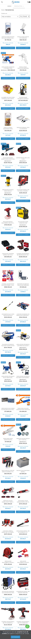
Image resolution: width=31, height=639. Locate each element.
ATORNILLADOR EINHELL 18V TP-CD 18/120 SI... (8, 622)
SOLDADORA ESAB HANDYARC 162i (23, 222)
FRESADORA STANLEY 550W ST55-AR (8, 190)
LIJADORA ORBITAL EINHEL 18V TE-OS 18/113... (8, 531)
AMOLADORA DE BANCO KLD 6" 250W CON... (7, 377)
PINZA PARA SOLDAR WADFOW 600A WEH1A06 (23, 409)
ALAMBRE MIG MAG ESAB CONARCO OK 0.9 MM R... (7, 98)
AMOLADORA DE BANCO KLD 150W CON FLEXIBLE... (23, 377)
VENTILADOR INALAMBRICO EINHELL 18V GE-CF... (8, 562)
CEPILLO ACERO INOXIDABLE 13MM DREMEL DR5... (8, 128)
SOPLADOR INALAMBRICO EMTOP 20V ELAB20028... (23, 562)
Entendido (15, 637)
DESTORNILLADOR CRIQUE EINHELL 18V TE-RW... (23, 501)
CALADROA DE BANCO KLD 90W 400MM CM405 (8, 345)
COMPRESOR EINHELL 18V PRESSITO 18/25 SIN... (23, 592)
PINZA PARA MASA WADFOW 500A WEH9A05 (8, 439)
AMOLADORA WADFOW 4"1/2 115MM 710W (8, 67)
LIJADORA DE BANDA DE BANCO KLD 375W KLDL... (23, 314)
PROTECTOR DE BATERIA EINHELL (23, 471)
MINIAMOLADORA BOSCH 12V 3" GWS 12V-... (23, 439)
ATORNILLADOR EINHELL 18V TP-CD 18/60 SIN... (23, 622)
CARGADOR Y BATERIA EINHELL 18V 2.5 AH (8, 254)
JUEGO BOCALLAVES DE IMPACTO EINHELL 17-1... (8, 471)
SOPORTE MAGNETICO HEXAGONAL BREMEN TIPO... (23, 284)
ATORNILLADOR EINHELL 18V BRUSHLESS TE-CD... (23, 254)
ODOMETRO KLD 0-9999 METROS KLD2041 (8, 314)
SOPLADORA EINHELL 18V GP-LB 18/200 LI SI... (23, 531)
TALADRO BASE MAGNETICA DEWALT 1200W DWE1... (23, 98)
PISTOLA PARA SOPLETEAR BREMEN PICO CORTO (23, 67)
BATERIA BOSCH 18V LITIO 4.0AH (23, 158)
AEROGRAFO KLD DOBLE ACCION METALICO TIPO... (8, 409)
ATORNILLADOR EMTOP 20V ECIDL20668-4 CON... (7, 284)
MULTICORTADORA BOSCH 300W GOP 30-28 (7, 158)
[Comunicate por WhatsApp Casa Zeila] (27, 626)
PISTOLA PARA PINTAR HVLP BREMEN (23, 37)
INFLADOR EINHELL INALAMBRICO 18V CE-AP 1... (8, 222)
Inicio (2, 10)
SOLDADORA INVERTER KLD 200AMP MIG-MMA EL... (8, 592)
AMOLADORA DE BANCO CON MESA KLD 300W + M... (23, 345)
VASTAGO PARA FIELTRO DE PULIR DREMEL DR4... (8, 37)
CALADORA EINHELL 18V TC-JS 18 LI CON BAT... (23, 190)
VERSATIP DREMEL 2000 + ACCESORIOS (23, 128)
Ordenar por (4, 13)
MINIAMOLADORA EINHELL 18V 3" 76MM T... (8, 501)
